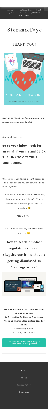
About (24, 378)
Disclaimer (24, 392)
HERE (27, 16)
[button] (24, 3)
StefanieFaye (24, 30)
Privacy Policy (24, 385)
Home (24, 371)
